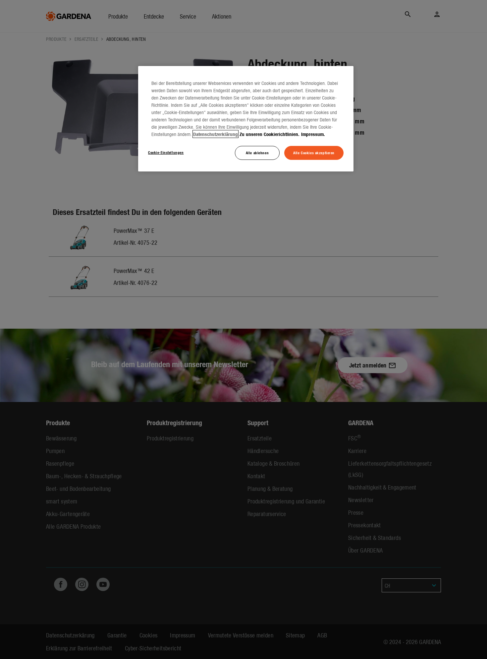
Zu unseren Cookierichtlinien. (269, 134)
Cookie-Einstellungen (166, 152)
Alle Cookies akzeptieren (314, 152)
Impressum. (313, 134)
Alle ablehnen (257, 152)
